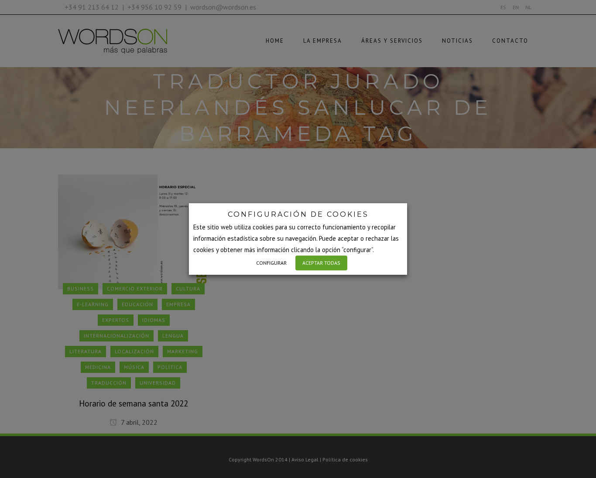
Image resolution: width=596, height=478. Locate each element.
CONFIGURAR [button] (271, 262)
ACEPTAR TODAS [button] (321, 262)
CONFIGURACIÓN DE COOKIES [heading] (298, 214)
